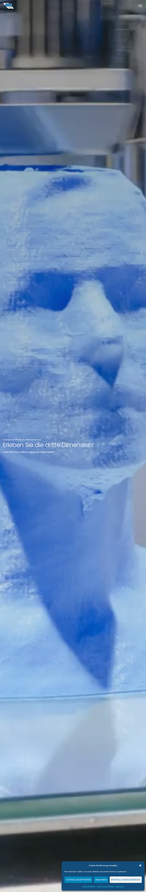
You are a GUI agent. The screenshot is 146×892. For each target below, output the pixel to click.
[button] (140, 865)
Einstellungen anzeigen (125, 879)
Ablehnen (101, 879)
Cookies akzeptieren (78, 879)
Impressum (119, 886)
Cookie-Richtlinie (89, 886)
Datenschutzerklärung (105, 886)
